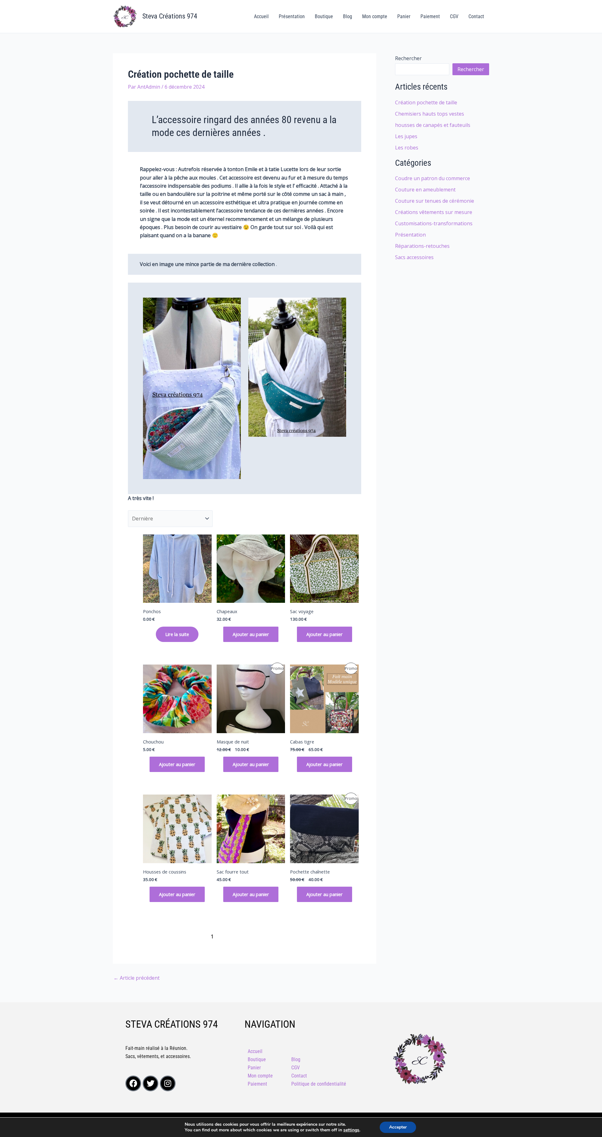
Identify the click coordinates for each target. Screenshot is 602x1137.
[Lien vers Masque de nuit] (251, 699)
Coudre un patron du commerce (432, 178)
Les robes (406, 147)
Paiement (430, 16)
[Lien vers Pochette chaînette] (324, 829)
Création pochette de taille (426, 102)
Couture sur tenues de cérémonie (434, 200)
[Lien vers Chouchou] (177, 699)
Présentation (292, 16)
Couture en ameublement (425, 189)
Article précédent (137, 977)
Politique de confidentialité (318, 1084)
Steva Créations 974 (169, 16)
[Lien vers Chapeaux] (251, 569)
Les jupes (406, 136)
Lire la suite (177, 634)
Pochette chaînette (310, 871)
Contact (476, 16)
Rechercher (408, 58)
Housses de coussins (164, 871)
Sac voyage (302, 611)
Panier (403, 16)
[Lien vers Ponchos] (177, 569)
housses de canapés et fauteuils (432, 125)
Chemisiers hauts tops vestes (429, 113)
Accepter (398, 1127)
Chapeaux (227, 611)
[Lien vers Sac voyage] (324, 569)
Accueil (261, 16)
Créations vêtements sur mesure (433, 212)
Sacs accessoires (414, 257)
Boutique (324, 16)
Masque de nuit (233, 741)
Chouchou (153, 741)
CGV (454, 16)
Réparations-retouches (422, 246)
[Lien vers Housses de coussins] (177, 829)
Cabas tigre (302, 741)
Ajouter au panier (251, 634)
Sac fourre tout (233, 871)
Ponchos (152, 611)
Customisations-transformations (434, 223)
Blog (347, 16)
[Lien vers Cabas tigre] (324, 699)
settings (351, 1130)
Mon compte (374, 16)
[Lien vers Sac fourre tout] (251, 829)
